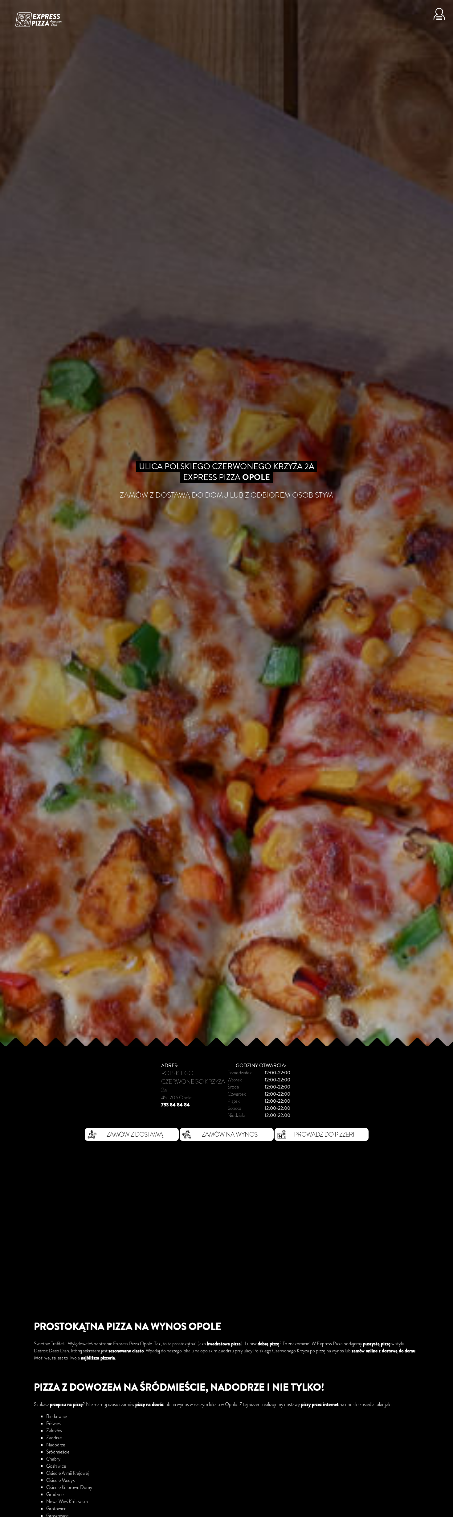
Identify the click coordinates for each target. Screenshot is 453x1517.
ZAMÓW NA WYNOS (229, 1134)
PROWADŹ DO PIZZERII (324, 1134)
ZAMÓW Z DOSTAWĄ (135, 1134)
